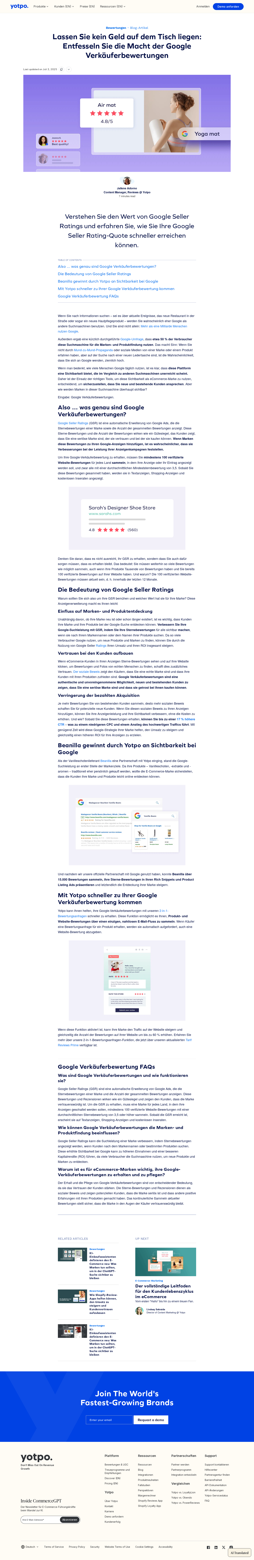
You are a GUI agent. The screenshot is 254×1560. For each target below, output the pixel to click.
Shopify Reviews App (150, 1500)
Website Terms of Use (117, 1546)
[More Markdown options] (69, 69)
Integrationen (145, 1474)
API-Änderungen (214, 1490)
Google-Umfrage (131, 339)
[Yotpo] (19, 6)
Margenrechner (147, 1495)
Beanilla (105, 760)
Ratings (101, 645)
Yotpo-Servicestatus (216, 1495)
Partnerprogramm (181, 1469)
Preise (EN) (87, 6)
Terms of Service (54, 1546)
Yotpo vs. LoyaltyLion (183, 1492)
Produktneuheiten (148, 1479)
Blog (140, 1469)
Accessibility (166, 1546)
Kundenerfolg (112, 1521)
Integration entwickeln (183, 1474)
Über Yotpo (111, 1501)
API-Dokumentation (216, 1485)
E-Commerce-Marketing (149, 1280)
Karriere (109, 1511)
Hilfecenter (211, 1469)
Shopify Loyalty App (149, 1505)
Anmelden (203, 6)
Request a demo (151, 1420)
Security (95, 1546)
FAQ (207, 1500)
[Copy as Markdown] (61, 69)
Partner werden (180, 1464)
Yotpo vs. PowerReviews (185, 1502)
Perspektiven (145, 1490)
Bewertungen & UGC (116, 1464)
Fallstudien (144, 1485)
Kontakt (109, 1506)
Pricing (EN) (111, 1483)
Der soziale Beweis (86, 671)
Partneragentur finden (217, 1474)
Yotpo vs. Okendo (181, 1497)
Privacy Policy (77, 1546)
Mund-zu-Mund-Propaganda (93, 350)
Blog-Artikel (139, 28)
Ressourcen (145, 1464)
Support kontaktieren (217, 1464)
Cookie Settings (144, 1546)
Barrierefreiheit (213, 1479)
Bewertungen (116, 28)
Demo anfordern (114, 1516)
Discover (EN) (113, 1478)
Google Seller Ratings (73, 423)
